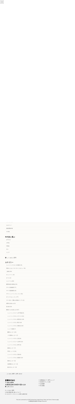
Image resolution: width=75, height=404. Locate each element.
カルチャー (9, 225)
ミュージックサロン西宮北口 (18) (15, 319)
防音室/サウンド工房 (45, 382)
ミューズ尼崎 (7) (11, 329)
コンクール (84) (10, 281)
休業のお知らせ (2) (11, 303)
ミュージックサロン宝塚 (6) (14, 354)
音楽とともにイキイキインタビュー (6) (15, 268)
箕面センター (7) (11, 348)
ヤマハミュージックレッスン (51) (14, 294)
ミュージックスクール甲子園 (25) (15, 313)
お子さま (8, 239)
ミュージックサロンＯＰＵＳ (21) (15, 316)
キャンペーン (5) (10, 274)
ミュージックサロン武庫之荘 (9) (15, 325)
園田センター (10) (11, 332)
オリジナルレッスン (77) (12, 297)
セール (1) (8, 278)
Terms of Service (52, 399)
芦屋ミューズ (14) (11, 351)
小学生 (8, 242)
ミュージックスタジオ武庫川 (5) (14, 265)
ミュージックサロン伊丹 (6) (14, 345)
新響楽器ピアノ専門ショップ (47, 380)
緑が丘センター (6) (12, 367)
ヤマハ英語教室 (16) (11, 290)
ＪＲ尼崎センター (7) (12, 335)
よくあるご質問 (11, 257)
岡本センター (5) (11, 360)
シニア (8, 252)
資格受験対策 (9, 228)
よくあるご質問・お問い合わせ (14, 373)
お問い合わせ (10, 386)
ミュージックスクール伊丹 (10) (15, 341)
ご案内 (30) (9, 271)
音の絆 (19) (9, 306)
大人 (7, 249)
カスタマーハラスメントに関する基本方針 (16, 394)
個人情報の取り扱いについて (13, 392)
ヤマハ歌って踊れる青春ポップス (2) (15, 300)
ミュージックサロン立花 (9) (14, 338)
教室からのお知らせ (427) (12, 309)
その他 (8, 231)
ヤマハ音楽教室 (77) (11, 287)
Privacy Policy (43, 399)
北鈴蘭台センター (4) (12, 364)
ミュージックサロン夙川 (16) (14, 322)
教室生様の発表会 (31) (11, 284)
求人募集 (42, 385)
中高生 (8, 246)
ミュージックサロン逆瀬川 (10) (15, 357)
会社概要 (42, 383)
